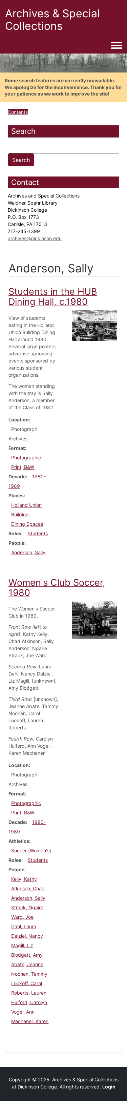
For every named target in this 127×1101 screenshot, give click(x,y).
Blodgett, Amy (27, 955)
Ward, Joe (22, 917)
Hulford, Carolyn (29, 1002)
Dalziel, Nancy (27, 936)
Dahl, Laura (23, 926)
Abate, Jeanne (27, 964)
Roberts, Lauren (28, 993)
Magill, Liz (22, 945)
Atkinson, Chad (28, 888)
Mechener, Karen (29, 1021)
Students (38, 533)
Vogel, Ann (23, 1012)
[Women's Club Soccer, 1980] (94, 620)
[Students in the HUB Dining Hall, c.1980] (94, 325)
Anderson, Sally (28, 552)
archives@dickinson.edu (35, 238)
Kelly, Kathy (24, 879)
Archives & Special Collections (52, 20)
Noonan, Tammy (29, 974)
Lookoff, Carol (26, 983)
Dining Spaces (27, 524)
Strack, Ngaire (27, 907)
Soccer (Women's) (31, 850)
